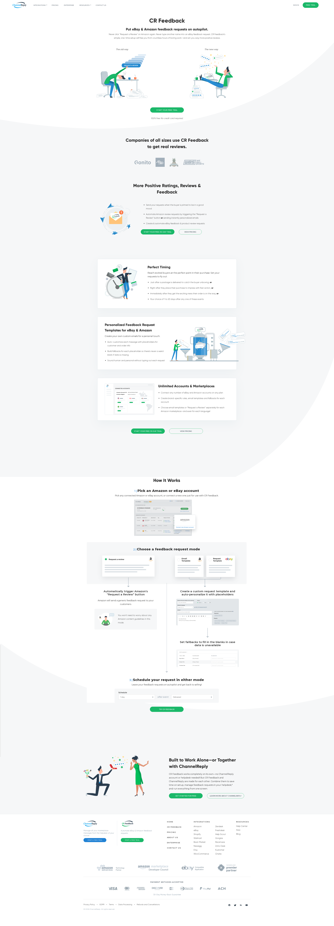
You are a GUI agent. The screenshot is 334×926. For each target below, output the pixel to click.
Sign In (296, 5)
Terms (111, 904)
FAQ (238, 830)
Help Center (241, 826)
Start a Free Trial (95, 840)
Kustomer (219, 850)
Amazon (198, 826)
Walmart (198, 838)
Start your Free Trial (166, 110)
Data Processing (125, 904)
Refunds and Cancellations (148, 904)
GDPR (101, 904)
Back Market (199, 842)
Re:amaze (220, 842)
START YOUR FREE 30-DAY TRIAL (158, 232)
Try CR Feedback (167, 709)
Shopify (197, 834)
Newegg (198, 846)
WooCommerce (201, 854)
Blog (238, 834)
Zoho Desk (220, 846)
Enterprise (69, 5)
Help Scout (220, 834)
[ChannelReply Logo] (19, 5)
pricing (55, 5)
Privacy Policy (89, 904)
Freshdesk (220, 830)
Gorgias (219, 838)
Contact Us (101, 5)
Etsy (196, 850)
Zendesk (219, 826)
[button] (190, 231)
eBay (196, 830)
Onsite (218, 854)
